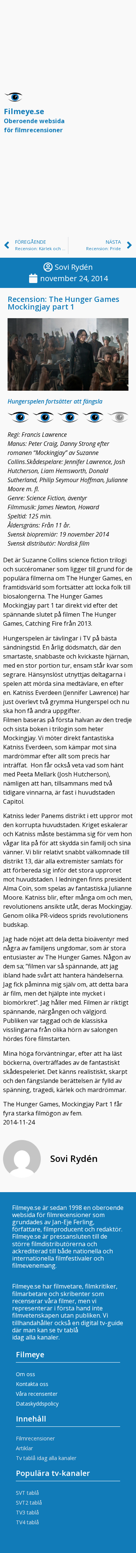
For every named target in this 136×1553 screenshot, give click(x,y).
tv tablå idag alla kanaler (45, 1333)
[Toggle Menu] (122, 116)
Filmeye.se (34, 120)
